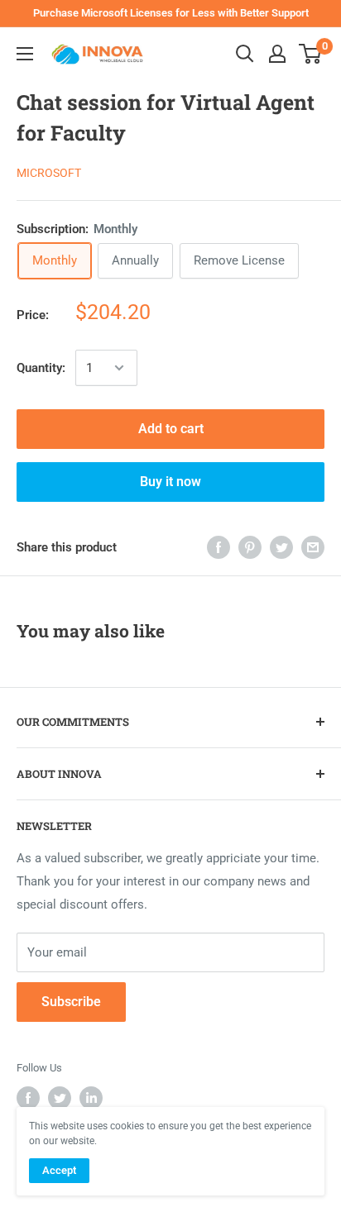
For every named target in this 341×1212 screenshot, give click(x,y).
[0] (310, 54)
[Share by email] (312, 547)
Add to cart (171, 429)
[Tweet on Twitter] (281, 547)
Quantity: (41, 367)
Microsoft (49, 172)
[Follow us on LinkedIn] (91, 1097)
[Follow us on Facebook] (28, 1097)
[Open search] (245, 54)
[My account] (277, 54)
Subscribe (71, 1001)
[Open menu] (25, 53)
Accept (59, 1170)
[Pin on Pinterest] (250, 547)
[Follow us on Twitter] (59, 1097)
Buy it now (170, 481)
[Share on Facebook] (218, 547)
